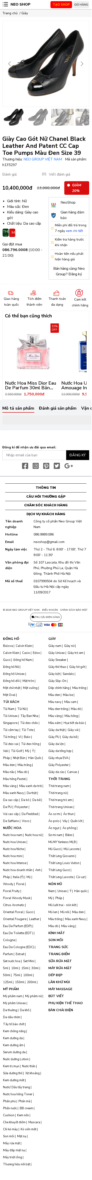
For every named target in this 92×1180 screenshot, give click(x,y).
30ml (35, 968)
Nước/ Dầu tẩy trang (16, 1087)
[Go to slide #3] (62, 117)
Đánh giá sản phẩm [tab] (58, 408)
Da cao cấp (10, 800)
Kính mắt (56, 933)
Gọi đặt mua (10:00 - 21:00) (22, 250)
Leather (34, 919)
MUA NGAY (13, 233)
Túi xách (11, 702)
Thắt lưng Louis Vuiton (63, 863)
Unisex (62, 891)
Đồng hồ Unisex (14, 674)
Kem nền (23, 1115)
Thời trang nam (58, 786)
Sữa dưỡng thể (13, 1073)
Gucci (7, 660)
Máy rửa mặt (11, 1143)
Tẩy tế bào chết (13, 1024)
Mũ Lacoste (71, 849)
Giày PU (53, 737)
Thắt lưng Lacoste (60, 877)
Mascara (34, 1122)
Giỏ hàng (81, 5)
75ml (16, 975)
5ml (5, 968)
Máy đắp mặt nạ (14, 1150)
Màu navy (54, 702)
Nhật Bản (19, 758)
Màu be (68, 695)
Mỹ (27, 751)
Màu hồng (71, 716)
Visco (26, 821)
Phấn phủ (9, 1101)
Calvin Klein (24, 646)
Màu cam (70, 702)
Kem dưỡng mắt (13, 1080)
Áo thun (68, 814)
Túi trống (9, 737)
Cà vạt (80, 877)
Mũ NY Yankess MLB (62, 842)
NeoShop (68, 202)
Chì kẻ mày (10, 1129)
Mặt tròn (28, 681)
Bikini (69, 835)
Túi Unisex (10, 716)
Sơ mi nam (55, 835)
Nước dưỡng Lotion (16, 1059)
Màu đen (9, 765)
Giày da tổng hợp (60, 751)
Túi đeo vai (10, 744)
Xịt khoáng (32, 1073)
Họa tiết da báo (74, 723)
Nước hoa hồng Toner (17, 1094)
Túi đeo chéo (29, 723)
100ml (27, 975)
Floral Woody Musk (16, 898)
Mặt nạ (21, 1136)
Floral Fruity (11, 891)
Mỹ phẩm (11, 989)
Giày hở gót (77, 667)
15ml (25, 968)
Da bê (36, 800)
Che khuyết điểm (14, 1122)
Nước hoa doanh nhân (17, 870)
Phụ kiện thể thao (65, 1003)
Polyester (21, 807)
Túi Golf (16, 751)
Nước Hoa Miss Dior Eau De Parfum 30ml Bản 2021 (30, 388)
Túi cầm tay (11, 730)
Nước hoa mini (12, 856)
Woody (8, 884)
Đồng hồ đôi (11, 681)
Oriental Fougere (14, 919)
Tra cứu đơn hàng (47, 617)
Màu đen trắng (58, 709)
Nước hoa (12, 828)
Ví (19, 737)
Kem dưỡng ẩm (13, 1045)
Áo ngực (54, 828)
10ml (15, 968)
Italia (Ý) (18, 877)
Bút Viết (56, 996)
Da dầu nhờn (11, 1017)
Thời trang (59, 779)
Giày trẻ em (75, 653)
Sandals (68, 674)
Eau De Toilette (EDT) (18, 933)
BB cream (26, 1108)
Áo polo (54, 821)
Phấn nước (10, 1108)
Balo (27, 737)
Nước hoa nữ (33, 835)
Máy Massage (60, 989)
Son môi (8, 1136)
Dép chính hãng (58, 688)
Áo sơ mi (54, 814)
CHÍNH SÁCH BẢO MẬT (74, 610)
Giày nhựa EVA (58, 758)
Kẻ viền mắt (28, 1129)
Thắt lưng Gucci (59, 870)
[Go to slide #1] (13, 117)
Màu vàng (9, 786)
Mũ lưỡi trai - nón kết (62, 905)
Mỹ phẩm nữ (33, 996)
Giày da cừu (56, 772)
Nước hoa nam (12, 835)
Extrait (20, 954)
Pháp (6, 758)
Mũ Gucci (54, 849)
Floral (20, 884)
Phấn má (24, 1101)
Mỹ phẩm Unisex (14, 1003)
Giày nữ (69, 646)
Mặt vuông (30, 688)
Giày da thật (56, 730)
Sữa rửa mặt (60, 961)
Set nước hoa (11, 961)
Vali (5, 751)
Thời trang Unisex (60, 807)
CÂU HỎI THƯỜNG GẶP (45, 496)
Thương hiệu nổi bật (16, 1164)
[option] (33, 360)
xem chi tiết (74, 231)
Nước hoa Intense (14, 863)
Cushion (8, 1115)
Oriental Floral (13, 912)
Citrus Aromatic (13, 905)
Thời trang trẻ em (60, 800)
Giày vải (73, 730)
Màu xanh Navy (13, 793)
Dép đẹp (55, 975)
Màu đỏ (22, 772)
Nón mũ (55, 884)
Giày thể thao (57, 667)
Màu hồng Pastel (14, 779)
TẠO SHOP (61, 5)
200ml (31, 982)
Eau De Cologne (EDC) (18, 947)
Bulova (8, 646)
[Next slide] (82, 64)
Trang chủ (10, 13)
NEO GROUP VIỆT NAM (43, 159)
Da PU (7, 807)
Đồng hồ (11, 639)
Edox (36, 653)
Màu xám (54, 723)
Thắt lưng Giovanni (61, 856)
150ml (19, 982)
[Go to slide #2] (38, 117)
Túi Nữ (21, 709)
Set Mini (28, 961)
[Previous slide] (10, 64)
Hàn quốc (80, 891)
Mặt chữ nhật (11, 688)
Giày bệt (54, 674)
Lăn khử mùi (59, 982)
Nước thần (28, 1066)
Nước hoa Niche (13, 849)
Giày (24, 13)
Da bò (25, 800)
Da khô (25, 1010)
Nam (51, 891)
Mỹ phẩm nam (12, 996)
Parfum (8, 954)
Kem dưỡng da (13, 1038)
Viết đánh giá (59, 174)
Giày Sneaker (57, 660)
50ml (6, 975)
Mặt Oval (9, 695)
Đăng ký (75, 274)
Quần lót (76, 821)
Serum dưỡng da (14, 1052)
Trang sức (58, 947)
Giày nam (54, 646)
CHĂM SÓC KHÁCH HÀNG (46, 505)
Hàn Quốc (35, 758)
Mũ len (53, 912)
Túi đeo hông (30, 744)
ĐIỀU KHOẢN (50, 610)
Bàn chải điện (60, 1010)
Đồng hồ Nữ (11, 667)
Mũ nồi (64, 912)
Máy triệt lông (12, 1157)
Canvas (72, 772)
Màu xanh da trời (30, 786)
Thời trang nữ (57, 793)
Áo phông (69, 828)
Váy (65, 821)
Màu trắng (24, 765)
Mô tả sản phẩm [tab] (18, 408)
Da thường (10, 1010)
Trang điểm (59, 954)
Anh (38, 870)
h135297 (9, 165)
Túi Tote (27, 730)
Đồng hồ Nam (22, 660)
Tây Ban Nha (29, 716)
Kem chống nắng (14, 1031)
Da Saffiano (11, 821)
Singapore (10, 723)
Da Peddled (30, 814)
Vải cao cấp (11, 814)
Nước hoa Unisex (14, 842)
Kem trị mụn (11, 1066)
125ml (7, 982)
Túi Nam (9, 709)
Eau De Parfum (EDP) (17, 926)
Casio (26, 653)
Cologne (9, 940)
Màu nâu (9, 772)
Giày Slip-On (57, 681)
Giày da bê (69, 737)
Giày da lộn (56, 744)
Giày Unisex (56, 653)
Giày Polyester (58, 765)
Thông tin (46, 487)
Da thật (32, 793)
